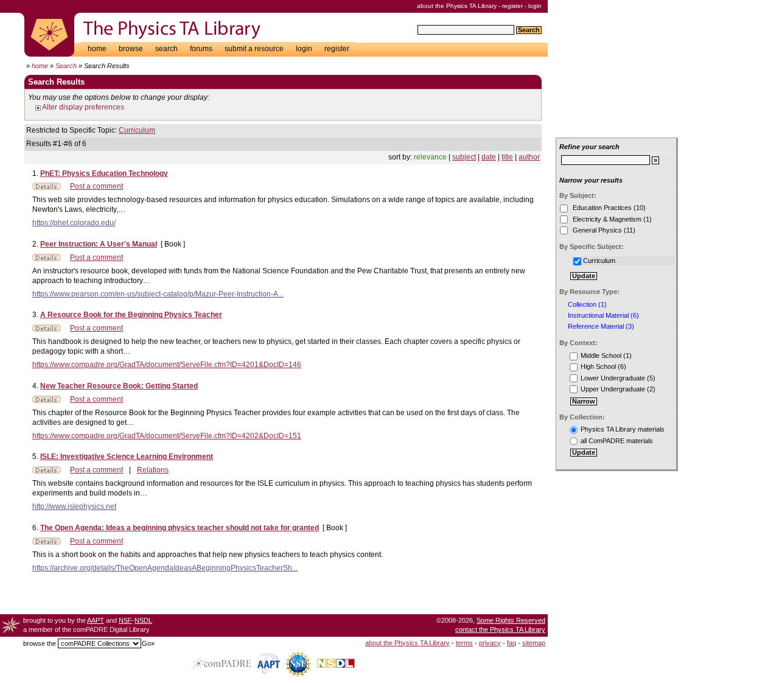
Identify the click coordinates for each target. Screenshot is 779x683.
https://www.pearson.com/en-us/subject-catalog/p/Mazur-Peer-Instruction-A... (158, 294)
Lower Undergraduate (613, 378)
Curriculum (137, 130)
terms (464, 642)
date (488, 157)
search (166, 48)
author (529, 157)
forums (201, 48)
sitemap (533, 642)
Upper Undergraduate (613, 389)
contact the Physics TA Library (500, 629)
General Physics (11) (603, 230)
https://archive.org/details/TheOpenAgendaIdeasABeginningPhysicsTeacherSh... (165, 568)
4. (36, 386)
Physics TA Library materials (623, 429)
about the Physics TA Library (457, 5)
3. (36, 314)
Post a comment (96, 186)
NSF (125, 620)
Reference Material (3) (601, 326)
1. (36, 173)
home (97, 48)
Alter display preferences (82, 107)
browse (131, 48)
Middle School (601, 355)
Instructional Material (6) (603, 315)
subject (464, 157)
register (512, 5)
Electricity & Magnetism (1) (611, 219)
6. (36, 527)
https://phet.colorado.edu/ (74, 222)
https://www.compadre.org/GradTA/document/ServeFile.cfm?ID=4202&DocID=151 (166, 436)
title (507, 157)
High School (598, 366)
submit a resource (254, 48)
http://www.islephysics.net (74, 506)
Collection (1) (587, 304)
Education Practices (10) (608, 207)
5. (36, 456)
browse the (39, 643)
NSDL (143, 620)
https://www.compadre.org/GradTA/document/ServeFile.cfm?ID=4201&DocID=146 (166, 364)
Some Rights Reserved (511, 620)
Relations (153, 470)
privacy (490, 642)
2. (36, 244)
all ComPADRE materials (617, 440)
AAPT (95, 620)
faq (511, 642)
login (535, 5)
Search (66, 65)
